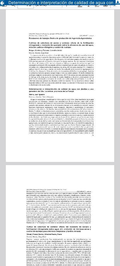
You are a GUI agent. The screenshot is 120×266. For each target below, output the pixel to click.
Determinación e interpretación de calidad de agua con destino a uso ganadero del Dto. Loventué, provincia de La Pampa (64, 2)
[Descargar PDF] (118, 3)
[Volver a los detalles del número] (2, 3)
